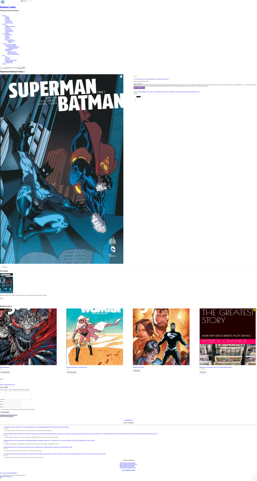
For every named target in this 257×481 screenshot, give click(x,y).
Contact (7, 32)
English (24, 1)
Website (1, 406)
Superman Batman (192, 91)
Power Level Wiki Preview (13, 54)
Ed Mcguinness (172, 91)
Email (1, 404)
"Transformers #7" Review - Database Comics (13, 427)
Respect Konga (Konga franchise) (127, 466)
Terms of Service (9, 30)
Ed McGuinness (150, 79)
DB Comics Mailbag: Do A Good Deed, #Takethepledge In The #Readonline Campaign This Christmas (47, 427)
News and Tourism (9, 39)
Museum (4, 15)
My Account (8, 20)
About (4, 24)
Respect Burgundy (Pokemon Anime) (128, 467)
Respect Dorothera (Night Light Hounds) (128, 464)
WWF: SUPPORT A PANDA (128, 470)
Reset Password (8, 21)
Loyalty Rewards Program (13, 46)
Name (1, 401)
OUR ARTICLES (128, 420)
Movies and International (10, 44)
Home (4, 63)
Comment (2, 399)
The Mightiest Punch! (12, 48)
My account (7, 57)
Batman (140, 91)
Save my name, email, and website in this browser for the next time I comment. (18, 409)
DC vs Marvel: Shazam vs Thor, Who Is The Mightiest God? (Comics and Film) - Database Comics (24, 453)
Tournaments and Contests (11, 45)
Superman (164, 91)
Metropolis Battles (9, 49)
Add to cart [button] (203, 372)
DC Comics (153, 91)
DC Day (7, 36)
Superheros (159, 91)
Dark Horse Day (8, 34)
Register (7, 16)
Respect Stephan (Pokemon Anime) (127, 465)
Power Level (8, 50)
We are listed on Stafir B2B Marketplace (8, 473)
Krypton (7, 38)
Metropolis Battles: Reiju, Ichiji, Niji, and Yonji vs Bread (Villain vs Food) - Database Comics (23, 447)
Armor (4, 43)
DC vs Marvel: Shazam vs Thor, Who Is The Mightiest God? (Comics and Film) (78, 440)
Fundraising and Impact (10, 26)
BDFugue (144, 91)
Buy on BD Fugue (139, 87)
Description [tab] (4, 267)
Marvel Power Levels (12, 53)
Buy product (137, 370)
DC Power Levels (12, 51)
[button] (121, 76)
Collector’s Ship (8, 62)
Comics (148, 91)
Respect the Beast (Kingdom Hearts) (127, 462)
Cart (6, 56)
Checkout (7, 18)
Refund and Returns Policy (11, 60)
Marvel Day (7, 37)
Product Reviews (11, 40)
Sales (6, 25)
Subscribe (7, 27)
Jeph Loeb (140, 79)
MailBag (10, 42)
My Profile (7, 19)
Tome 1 (198, 91)
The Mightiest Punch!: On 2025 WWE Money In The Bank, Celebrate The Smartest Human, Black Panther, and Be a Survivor (131, 433)
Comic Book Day (6, 33)
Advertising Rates (9, 61)
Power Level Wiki (9, 22)
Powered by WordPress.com (6, 476)
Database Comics (8, 7)
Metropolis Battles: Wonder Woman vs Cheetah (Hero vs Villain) (58, 447)
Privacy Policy (8, 28)
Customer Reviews (9, 31)
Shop (4, 55)
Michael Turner (161, 79)
